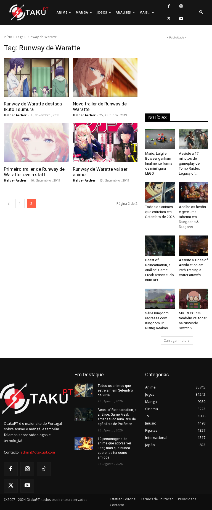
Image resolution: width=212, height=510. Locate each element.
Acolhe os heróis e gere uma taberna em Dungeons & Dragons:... (192, 217)
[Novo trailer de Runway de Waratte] (105, 77)
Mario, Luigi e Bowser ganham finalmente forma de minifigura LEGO (158, 163)
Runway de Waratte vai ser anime (100, 171)
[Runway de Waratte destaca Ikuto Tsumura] (36, 77)
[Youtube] (181, 19)
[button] (201, 12)
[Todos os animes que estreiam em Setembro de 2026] (160, 192)
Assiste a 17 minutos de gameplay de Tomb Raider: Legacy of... (189, 163)
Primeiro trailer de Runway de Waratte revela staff (34, 171)
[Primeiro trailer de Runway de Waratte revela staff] (36, 142)
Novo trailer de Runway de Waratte (100, 106)
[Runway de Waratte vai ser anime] (105, 142)
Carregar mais (175, 340)
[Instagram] (181, 6)
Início (8, 37)
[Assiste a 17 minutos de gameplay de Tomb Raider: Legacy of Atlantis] (193, 139)
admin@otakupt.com (37, 452)
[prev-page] (8, 203)
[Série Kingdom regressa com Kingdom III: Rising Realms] (160, 299)
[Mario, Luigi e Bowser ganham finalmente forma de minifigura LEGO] (160, 139)
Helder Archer (15, 115)
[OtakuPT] (28, 12)
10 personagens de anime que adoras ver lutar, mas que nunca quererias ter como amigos (114, 448)
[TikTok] (44, 469)
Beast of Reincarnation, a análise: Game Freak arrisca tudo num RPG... (159, 270)
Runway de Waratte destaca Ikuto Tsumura (33, 106)
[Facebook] (169, 6)
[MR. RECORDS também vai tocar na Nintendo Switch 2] (193, 299)
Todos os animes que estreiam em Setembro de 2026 (159, 212)
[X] (169, 19)
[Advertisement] (176, 68)
